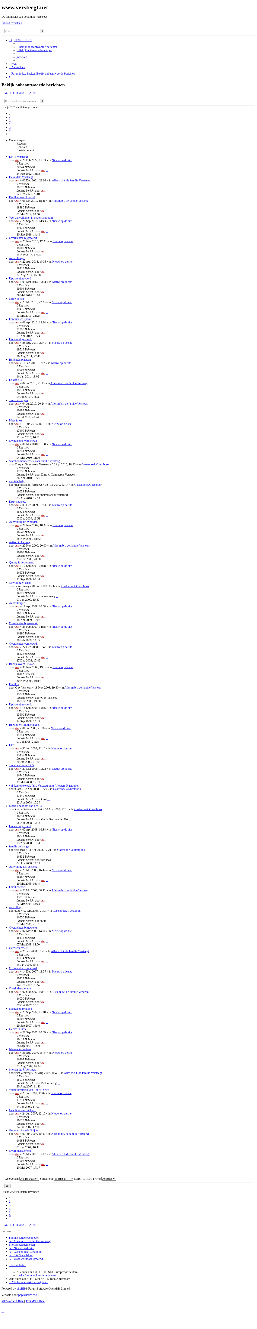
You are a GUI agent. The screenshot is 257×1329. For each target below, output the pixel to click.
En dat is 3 (15, 379)
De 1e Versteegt (18, 156)
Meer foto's (15, 420)
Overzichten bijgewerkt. (23, 623)
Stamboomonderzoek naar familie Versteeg (34, 461)
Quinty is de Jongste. (21, 562)
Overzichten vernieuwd (23, 440)
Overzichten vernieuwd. (23, 643)
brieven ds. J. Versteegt (22, 1069)
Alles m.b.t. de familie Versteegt (71, 180)
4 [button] (10, 123)
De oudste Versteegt (21, 177)
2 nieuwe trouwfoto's (21, 765)
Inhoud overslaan (12, 23)
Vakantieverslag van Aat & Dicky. (29, 1089)
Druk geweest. (17, 501)
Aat (17, 160)
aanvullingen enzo (20, 582)
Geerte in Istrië (18, 1029)
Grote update (16, 298)
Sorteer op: (47, 1178)
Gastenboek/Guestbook (95, 464)
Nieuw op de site (62, 160)
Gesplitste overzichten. (22, 1110)
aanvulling (15, 907)
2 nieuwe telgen (18, 400)
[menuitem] (37, 46)
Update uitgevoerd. (20, 339)
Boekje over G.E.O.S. (22, 663)
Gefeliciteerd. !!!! (19, 947)
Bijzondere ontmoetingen (24, 724)
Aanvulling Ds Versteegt (23, 866)
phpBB (21, 1288)
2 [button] (10, 117)
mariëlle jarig (16, 481)
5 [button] (10, 127)
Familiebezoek (17, 887)
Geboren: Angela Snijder (24, 1130)
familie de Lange (19, 846)
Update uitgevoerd (20, 278)
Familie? (14, 684)
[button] (10, 133)
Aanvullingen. (17, 603)
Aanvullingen (17, 258)
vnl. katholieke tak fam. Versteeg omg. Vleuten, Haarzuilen (44, 785)
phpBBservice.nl (28, 1295)
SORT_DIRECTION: (87, 1178)
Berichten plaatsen (20, 359)
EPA (12, 745)
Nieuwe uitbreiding (20, 1008)
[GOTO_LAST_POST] (47, 170)
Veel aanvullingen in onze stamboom (31, 217)
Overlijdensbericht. (20, 988)
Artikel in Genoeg (19, 542)
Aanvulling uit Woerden (23, 521)
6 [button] (10, 130)
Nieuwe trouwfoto (20, 1049)
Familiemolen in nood (22, 197)
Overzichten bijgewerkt (23, 237)
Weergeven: (12, 1178)
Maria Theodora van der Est (25, 805)
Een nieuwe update (20, 319)
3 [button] (10, 120)
